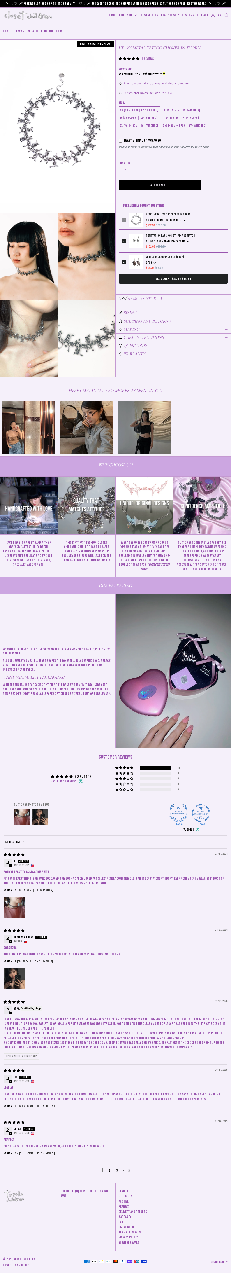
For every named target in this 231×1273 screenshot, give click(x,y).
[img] (14, 855)
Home (6, 31)
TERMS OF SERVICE (130, 1232)
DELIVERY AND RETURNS (133, 1212)
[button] (226, 15)
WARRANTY (125, 1217)
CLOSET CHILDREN (24, 1259)
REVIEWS (124, 1207)
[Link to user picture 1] (14, 907)
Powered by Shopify (16, 1265)
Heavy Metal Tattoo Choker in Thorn (39, 31)
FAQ (121, 1222)
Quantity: (125, 163)
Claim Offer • (173, 279)
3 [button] (117, 1170)
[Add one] (132, 170)
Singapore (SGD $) (218, 1262)
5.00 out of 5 (82, 777)
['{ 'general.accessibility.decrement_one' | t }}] (119, 170)
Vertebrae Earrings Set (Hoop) (165, 257)
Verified (188, 829)
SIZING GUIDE (127, 1227)
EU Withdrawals (129, 1242)
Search (123, 1191)
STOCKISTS (126, 1196)
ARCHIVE (124, 1201)
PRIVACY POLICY (128, 1237)
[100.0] (178, 813)
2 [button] (109, 1170)
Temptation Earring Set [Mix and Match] (171, 236)
